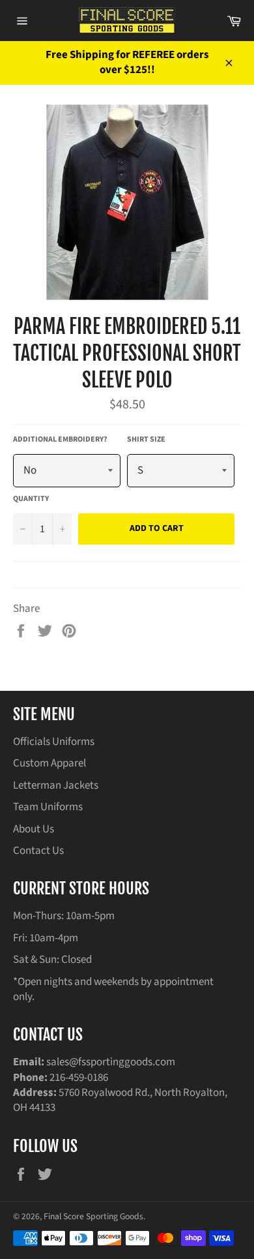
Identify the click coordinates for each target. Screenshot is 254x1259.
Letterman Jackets (55, 785)
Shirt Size (146, 439)
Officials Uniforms (53, 742)
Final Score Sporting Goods (93, 1216)
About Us (33, 829)
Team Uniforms (48, 807)
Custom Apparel (49, 763)
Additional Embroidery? (60, 439)
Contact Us (38, 850)
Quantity (31, 499)
